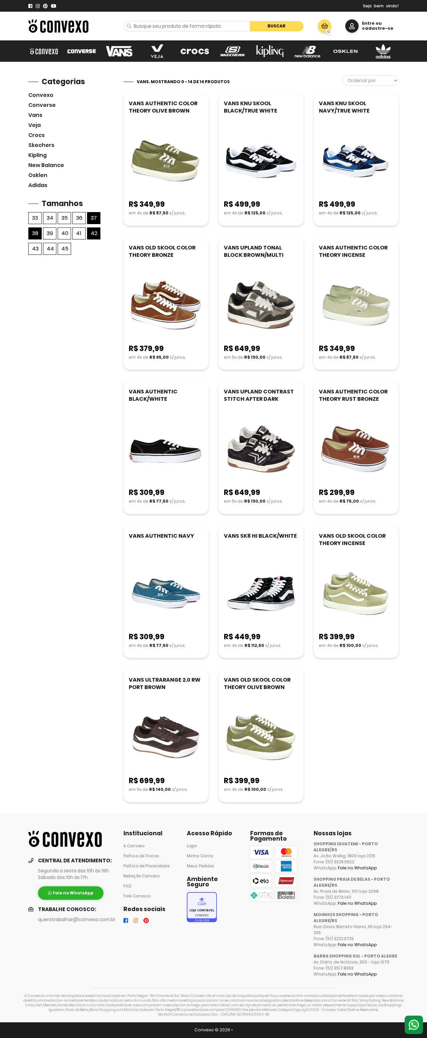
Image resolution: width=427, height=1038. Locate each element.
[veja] (156, 51)
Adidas (37, 185)
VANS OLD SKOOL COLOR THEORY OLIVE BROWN (257, 683)
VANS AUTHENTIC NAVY (161, 536)
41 (78, 233)
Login (192, 846)
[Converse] (81, 51)
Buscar (277, 26)
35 (64, 218)
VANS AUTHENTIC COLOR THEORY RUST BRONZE (353, 395)
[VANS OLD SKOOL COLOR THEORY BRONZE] (166, 306)
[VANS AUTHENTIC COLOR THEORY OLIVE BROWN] (166, 161)
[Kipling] (270, 51)
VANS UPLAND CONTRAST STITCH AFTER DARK (259, 395)
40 (64, 233)
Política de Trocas (141, 856)
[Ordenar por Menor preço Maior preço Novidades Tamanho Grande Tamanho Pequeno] (370, 80)
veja (34, 125)
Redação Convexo (141, 876)
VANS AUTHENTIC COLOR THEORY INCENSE (353, 251)
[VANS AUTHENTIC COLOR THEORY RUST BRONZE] (356, 450)
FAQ (127, 886)
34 (50, 218)
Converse (42, 105)
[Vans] (119, 51)
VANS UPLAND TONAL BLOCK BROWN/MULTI (254, 251)
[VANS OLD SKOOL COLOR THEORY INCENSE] (356, 594)
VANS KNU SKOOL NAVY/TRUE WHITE (344, 107)
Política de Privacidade (146, 866)
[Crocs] (194, 51)
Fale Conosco (136, 896)
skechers (41, 145)
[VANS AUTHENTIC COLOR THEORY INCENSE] (356, 306)
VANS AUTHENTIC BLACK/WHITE (153, 395)
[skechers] (232, 51)
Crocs (36, 135)
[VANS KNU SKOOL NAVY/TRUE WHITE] (356, 161)
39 (50, 233)
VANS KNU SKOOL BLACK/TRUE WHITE (250, 107)
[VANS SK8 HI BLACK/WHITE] (261, 594)
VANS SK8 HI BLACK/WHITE (260, 536)
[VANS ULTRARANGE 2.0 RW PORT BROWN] (166, 738)
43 (35, 248)
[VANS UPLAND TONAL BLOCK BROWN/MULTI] (261, 306)
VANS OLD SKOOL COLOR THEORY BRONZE (162, 251)
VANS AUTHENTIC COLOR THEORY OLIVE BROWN (163, 107)
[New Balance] (307, 51)
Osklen (37, 175)
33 (35, 218)
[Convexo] (43, 51)
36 (79, 218)
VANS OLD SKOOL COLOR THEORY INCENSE (352, 539)
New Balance (46, 165)
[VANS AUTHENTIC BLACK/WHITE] (166, 450)
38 (35, 233)
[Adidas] (383, 51)
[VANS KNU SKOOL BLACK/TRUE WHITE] (261, 161)
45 (64, 248)
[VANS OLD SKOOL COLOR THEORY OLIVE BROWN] (261, 738)
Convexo (40, 95)
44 (50, 248)
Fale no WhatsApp (357, 868)
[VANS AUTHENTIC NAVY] (166, 594)
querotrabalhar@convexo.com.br (76, 919)
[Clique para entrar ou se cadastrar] (352, 26)
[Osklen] (345, 51)
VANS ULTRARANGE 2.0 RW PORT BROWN (164, 683)
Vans (35, 115)
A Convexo (133, 846)
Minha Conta (200, 856)
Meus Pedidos (200, 866)
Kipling (37, 155)
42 (94, 233)
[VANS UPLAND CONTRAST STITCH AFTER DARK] (261, 450)
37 (94, 218)
